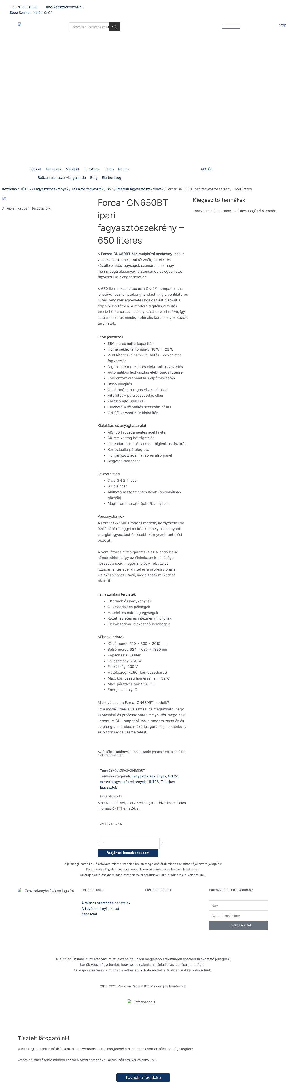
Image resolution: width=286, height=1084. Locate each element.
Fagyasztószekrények (51, 189)
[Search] (114, 26)
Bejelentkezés (203, 7)
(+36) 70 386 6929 (174, 909)
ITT (119, 808)
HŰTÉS (25, 189)
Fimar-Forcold (111, 796)
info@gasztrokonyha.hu (178, 924)
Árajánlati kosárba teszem (128, 853)
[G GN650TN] (47, 199)
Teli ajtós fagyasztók (87, 189)
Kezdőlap (9, 189)
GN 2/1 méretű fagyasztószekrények (135, 189)
